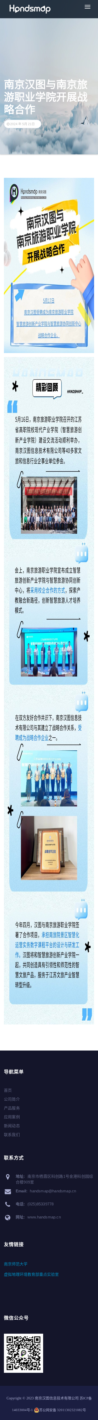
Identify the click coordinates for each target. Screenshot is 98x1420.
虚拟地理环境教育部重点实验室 (31, 1274)
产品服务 (12, 1108)
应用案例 (12, 1117)
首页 (8, 1090)
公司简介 (12, 1099)
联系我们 (12, 1134)
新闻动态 (12, 1126)
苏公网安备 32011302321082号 (62, 1410)
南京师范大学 (15, 1264)
